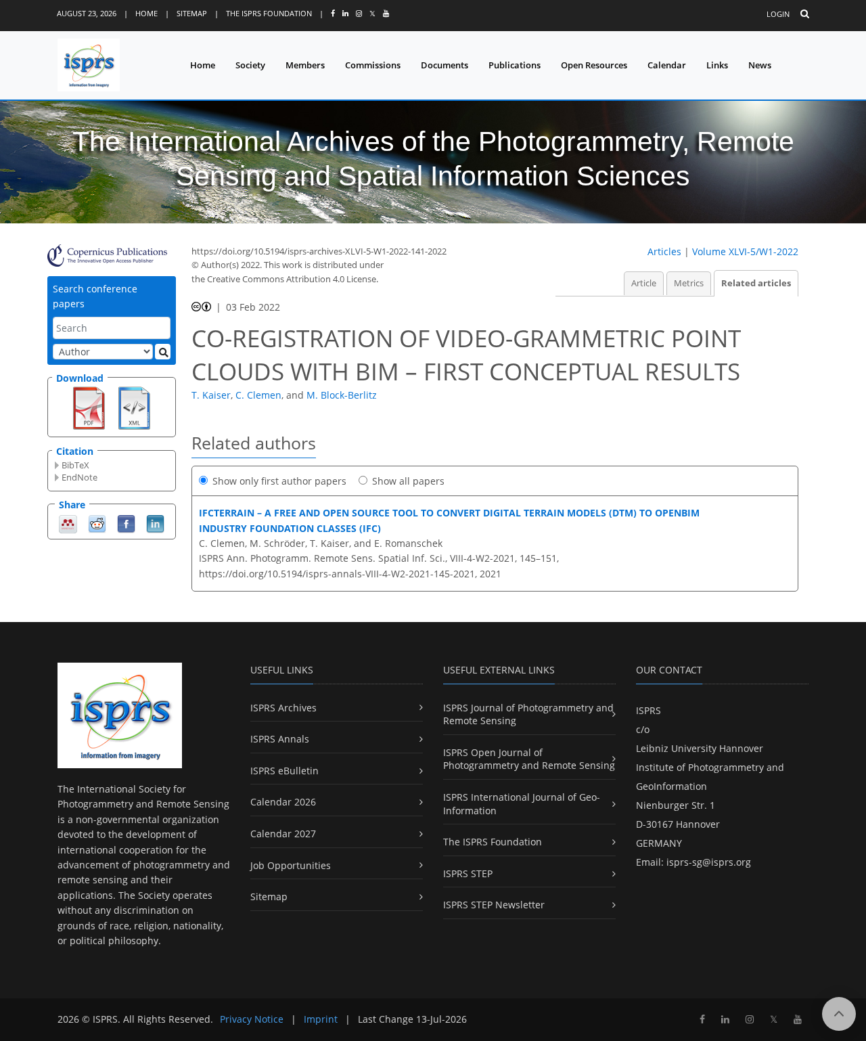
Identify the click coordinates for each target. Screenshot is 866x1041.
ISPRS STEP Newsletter (494, 904)
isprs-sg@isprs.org (708, 862)
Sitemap (192, 13)
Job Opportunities (290, 865)
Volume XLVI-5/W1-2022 (745, 251)
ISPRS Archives (283, 707)
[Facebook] (126, 522)
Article (643, 283)
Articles (664, 251)
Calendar (666, 65)
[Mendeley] (68, 522)
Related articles (756, 283)
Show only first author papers (279, 480)
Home (146, 13)
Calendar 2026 (283, 801)
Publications (514, 65)
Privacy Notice (251, 1019)
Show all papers (408, 480)
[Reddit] (97, 522)
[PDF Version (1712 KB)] (89, 407)
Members (305, 65)
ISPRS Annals (279, 738)
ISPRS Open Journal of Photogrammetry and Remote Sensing (529, 759)
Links (717, 65)
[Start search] (162, 351)
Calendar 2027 (283, 833)
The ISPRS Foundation (269, 13)
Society (250, 65)
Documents (444, 65)
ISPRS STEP (468, 873)
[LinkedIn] (155, 522)
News (759, 65)
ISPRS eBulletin (284, 770)
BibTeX (75, 465)
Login (778, 14)
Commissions (373, 65)
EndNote (79, 477)
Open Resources (594, 65)
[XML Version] (134, 407)
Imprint (321, 1019)
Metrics (689, 283)
